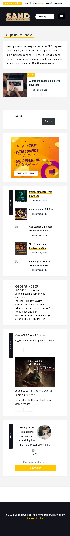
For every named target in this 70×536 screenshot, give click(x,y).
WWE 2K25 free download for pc (31, 290)
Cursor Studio (35, 518)
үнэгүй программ (56, 3)
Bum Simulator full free (41, 209)
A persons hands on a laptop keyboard (44, 83)
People (31, 75)
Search (18, 115)
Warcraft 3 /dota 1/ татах (30, 335)
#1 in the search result (43, 63)
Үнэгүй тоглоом (34, 3)
